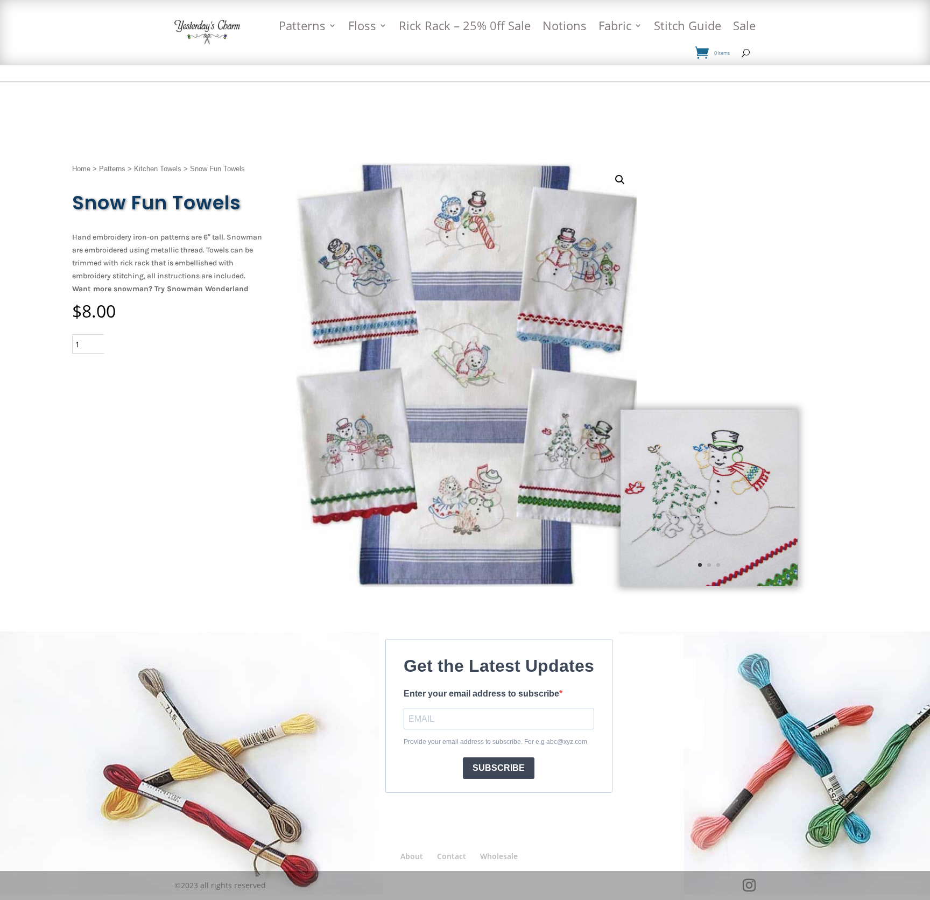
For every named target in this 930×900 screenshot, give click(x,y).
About (411, 856)
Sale (744, 25)
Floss (362, 25)
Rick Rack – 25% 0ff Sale (465, 25)
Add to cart (150, 343)
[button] (620, 179)
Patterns (302, 25)
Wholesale (499, 856)
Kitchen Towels (157, 169)
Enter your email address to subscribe (481, 693)
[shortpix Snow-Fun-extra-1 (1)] (709, 583)
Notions (564, 25)
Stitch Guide (687, 25)
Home (81, 169)
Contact (451, 856)
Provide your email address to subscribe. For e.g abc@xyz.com (495, 742)
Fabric (614, 25)
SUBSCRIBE (499, 767)
